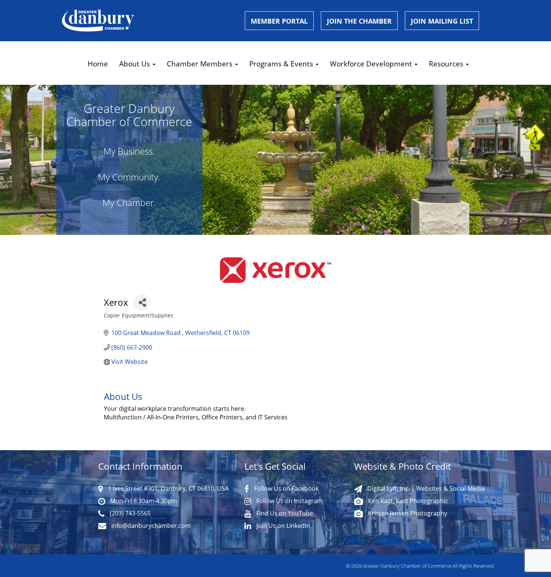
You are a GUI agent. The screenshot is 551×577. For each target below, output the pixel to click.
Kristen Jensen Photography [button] (407, 513)
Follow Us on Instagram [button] (289, 501)
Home (98, 64)
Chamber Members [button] (200, 64)
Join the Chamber (359, 21)
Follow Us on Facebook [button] (286, 488)
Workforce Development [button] (372, 64)
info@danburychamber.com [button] (150, 525)
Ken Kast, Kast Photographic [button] (407, 501)
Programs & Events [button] (282, 64)
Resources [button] (447, 64)
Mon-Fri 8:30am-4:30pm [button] (143, 501)
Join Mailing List (442, 21)
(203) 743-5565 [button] (129, 513)
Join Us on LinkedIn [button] (282, 525)
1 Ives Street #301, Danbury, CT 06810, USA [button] (167, 488)
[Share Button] (142, 302)
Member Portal (279, 21)
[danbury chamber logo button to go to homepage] (148, 20)
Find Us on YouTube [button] (284, 513)
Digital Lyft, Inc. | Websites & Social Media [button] (425, 488)
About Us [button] (135, 64)
